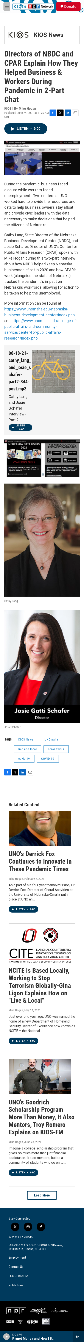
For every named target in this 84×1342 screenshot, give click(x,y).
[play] (6, 1336)
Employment (17, 1257)
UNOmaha (51, 739)
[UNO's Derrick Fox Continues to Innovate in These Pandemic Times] (40, 828)
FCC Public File (18, 1276)
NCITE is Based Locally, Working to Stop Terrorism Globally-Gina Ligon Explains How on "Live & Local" (40, 985)
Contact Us (16, 1266)
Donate (70, 6)
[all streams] (78, 1336)
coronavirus (56, 749)
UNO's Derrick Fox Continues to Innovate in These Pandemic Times (40, 861)
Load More (42, 1195)
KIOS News (49, 34)
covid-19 (24, 758)
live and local (27, 749)
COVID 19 (47, 758)
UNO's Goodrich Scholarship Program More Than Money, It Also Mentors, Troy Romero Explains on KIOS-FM (42, 1117)
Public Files (16, 1285)
